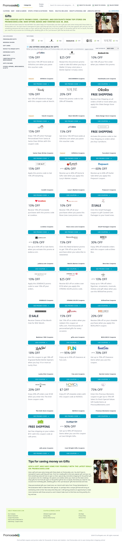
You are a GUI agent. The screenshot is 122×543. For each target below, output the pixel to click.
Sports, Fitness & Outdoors (37, 11)
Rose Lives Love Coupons (75, 227)
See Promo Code (40, 84)
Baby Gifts (6, 55)
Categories (27, 5)
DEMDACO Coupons (46, 300)
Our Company (11, 514)
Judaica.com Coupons (45, 263)
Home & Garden (21, 11)
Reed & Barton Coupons (76, 263)
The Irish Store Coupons (44, 411)
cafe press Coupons (46, 448)
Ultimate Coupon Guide (49, 514)
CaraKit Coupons (47, 190)
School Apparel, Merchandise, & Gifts (13, 67)
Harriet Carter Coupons (107, 374)
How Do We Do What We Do (15, 519)
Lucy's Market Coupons (76, 190)
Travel (51, 11)
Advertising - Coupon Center (15, 521)
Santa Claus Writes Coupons (43, 153)
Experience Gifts (9, 52)
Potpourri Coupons (109, 190)
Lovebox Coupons (46, 227)
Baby (12, 11)
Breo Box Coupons (109, 263)
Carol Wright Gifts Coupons (75, 448)
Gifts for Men (8, 63)
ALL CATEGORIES (114, 11)
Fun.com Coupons (78, 374)
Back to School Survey (49, 518)
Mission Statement (13, 516)
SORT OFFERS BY (100, 48)
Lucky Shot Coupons (46, 374)
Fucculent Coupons (109, 153)
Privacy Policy (82, 516)
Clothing (6, 11)
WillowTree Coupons (108, 300)
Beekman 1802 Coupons (44, 337)
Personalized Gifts (10, 39)
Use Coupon (103, 84)
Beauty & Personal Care (78, 11)
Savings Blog (46, 516)
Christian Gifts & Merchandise (9, 59)
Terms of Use (82, 518)
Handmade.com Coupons (107, 79)
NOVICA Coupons (78, 411)
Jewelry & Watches (94, 11)
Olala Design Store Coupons (106, 116)
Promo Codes (41, 5)
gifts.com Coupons (78, 337)
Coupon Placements (13, 518)
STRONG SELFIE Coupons (76, 300)
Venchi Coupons (47, 116)
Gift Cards (6, 45)
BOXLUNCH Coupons (108, 337)
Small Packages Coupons (107, 227)
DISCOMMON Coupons (77, 79)
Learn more (89, 49)
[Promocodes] (11, 5)
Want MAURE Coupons (76, 116)
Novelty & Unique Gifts (11, 49)
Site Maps (81, 514)
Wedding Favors (8, 42)
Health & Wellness (61, 11)
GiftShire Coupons (46, 79)
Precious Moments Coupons (106, 411)
